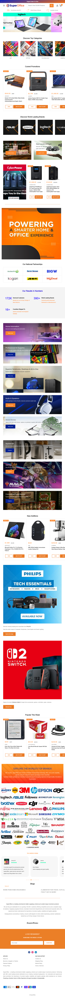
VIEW (9, 106)
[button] (26, 879)
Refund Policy (38, 963)
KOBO (6, 744)
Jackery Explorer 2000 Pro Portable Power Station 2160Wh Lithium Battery (38, 99)
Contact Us (38, 958)
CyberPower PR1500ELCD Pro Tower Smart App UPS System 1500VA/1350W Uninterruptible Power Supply (36, 189)
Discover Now (9, 706)
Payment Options (7, 963)
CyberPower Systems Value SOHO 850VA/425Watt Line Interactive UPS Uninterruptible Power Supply (53, 189)
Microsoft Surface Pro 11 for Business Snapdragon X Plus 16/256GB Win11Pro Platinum (14, 549)
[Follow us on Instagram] (32, 952)
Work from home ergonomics (14, 890)
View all (7, 886)
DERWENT (7, 96)
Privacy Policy (6, 965)
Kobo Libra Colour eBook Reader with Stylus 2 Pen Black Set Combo (13, 747)
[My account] (57, 5)
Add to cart (19, 106)
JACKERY (30, 96)
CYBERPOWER (32, 184)
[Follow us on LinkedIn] (36, 952)
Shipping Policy (39, 961)
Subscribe (49, 942)
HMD (29, 545)
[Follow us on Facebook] (29, 952)
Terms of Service (39, 965)
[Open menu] (4, 5)
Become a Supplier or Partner (10, 961)
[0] (61, 5)
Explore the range (9, 634)
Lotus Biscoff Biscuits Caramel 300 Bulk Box (37, 747)
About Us (5, 958)
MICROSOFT (7, 545)
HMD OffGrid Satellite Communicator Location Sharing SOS (36, 548)
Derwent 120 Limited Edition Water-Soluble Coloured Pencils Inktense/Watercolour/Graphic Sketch (14, 99)
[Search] (52, 5)
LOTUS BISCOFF (31, 744)
